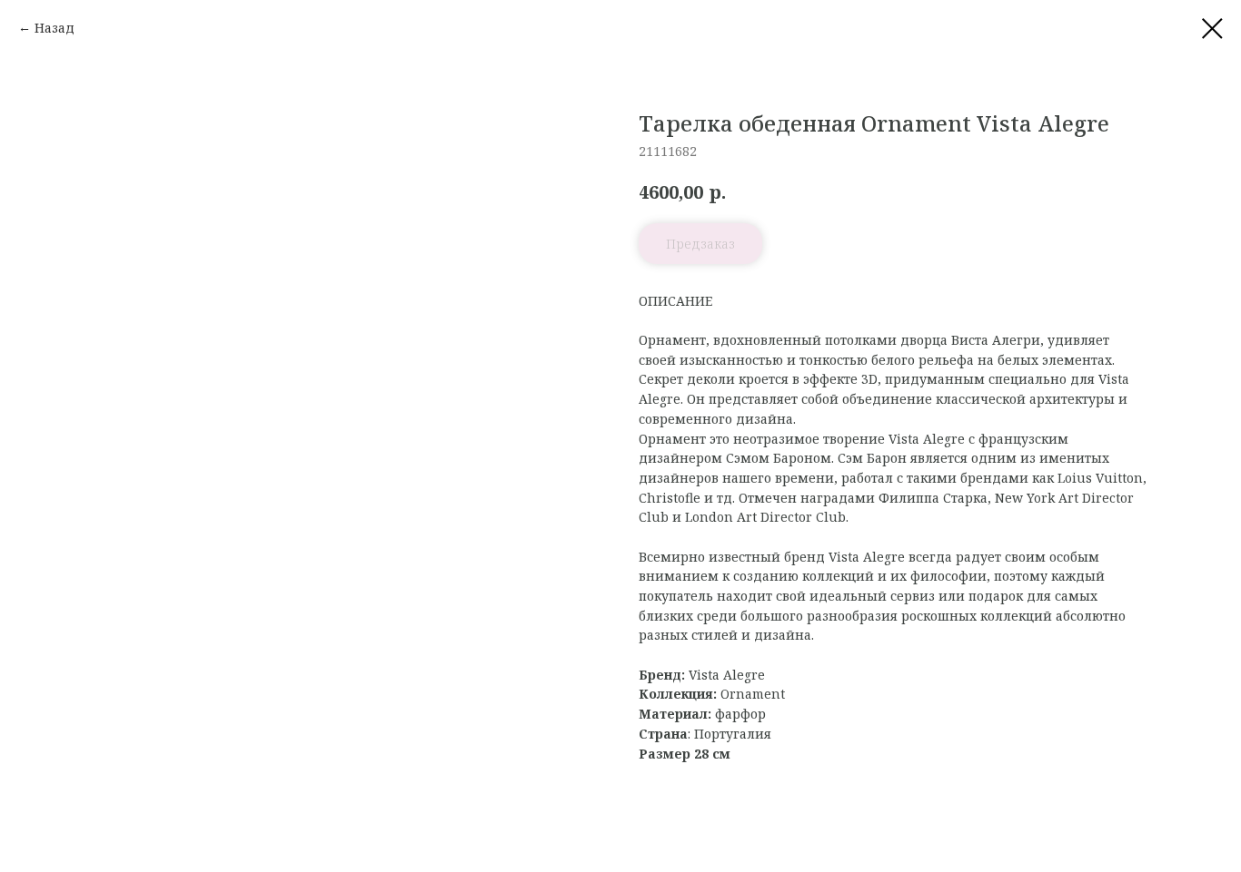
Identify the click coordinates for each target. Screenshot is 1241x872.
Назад (54, 27)
